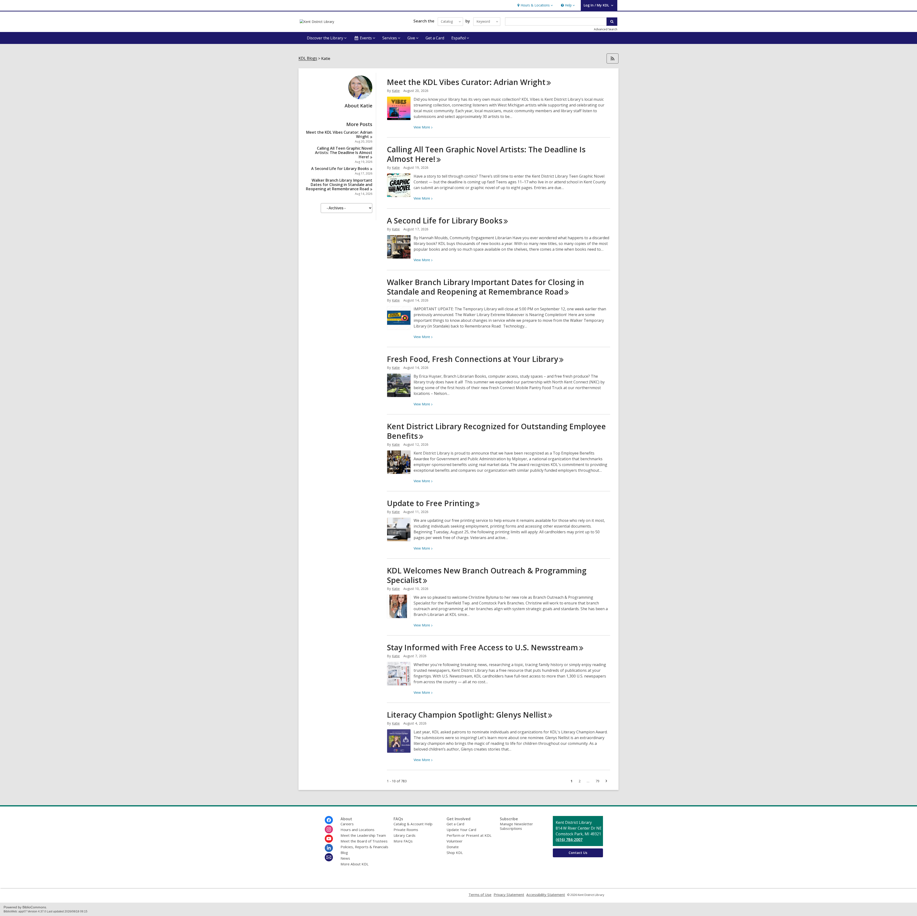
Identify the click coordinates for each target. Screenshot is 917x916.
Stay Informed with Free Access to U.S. (482, 647)
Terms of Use (480, 894)
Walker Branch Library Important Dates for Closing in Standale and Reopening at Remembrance (339, 184)
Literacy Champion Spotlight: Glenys (467, 715)
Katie (396, 90)
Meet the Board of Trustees (364, 841)
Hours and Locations (357, 829)
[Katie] (360, 98)
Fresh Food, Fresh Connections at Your (472, 359)
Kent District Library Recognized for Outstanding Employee (496, 431)
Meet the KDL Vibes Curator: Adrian (339, 134)
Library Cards (405, 835)
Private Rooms (406, 829)
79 (598, 781)
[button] (534, 5)
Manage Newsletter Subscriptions (516, 826)
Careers (347, 823)
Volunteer (455, 841)
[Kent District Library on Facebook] (329, 820)
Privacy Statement (509, 894)
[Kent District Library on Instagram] (329, 829)
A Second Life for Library (340, 168)
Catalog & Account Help (413, 823)
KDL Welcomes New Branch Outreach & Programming (486, 575)
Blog (344, 852)
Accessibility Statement (545, 894)
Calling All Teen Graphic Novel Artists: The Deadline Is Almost (343, 152)
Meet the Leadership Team (363, 835)
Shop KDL (455, 852)
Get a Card (435, 38)
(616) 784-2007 (569, 839)
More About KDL (354, 864)
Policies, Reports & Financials (364, 846)
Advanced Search (605, 29)
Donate (453, 846)
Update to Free (430, 503)
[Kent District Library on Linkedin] (329, 848)
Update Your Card (461, 829)
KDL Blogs (308, 58)
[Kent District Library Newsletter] (329, 857)
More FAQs (403, 841)
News (345, 858)
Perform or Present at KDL (469, 835)
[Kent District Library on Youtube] (329, 839)
